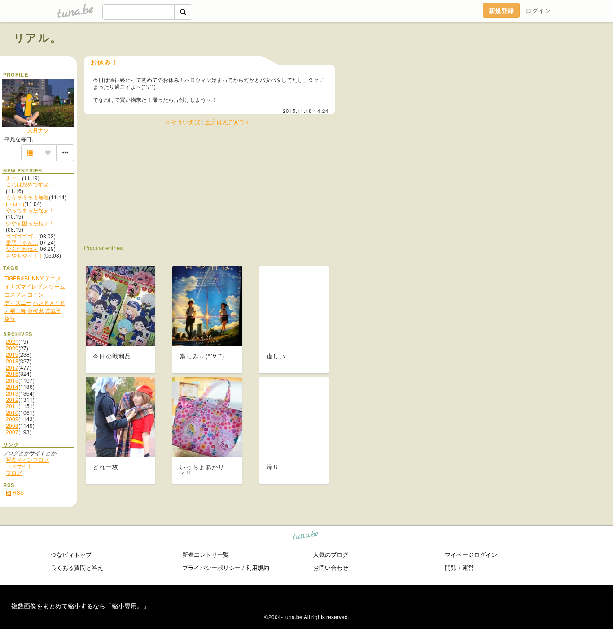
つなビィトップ (71, 554)
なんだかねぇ (22, 248)
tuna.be (306, 536)
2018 (12, 361)
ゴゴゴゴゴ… (22, 236)
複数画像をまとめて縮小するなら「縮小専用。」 (80, 605)
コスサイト (19, 466)
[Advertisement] (497, 57)
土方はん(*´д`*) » (227, 121)
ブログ (14, 472)
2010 (12, 412)
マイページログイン (471, 554)
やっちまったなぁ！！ (33, 210)
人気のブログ (330, 554)
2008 (12, 425)
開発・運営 (459, 567)
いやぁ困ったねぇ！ (30, 223)
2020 (12, 348)
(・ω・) (15, 203)
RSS (17, 492)
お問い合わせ (330, 567)
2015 (12, 380)
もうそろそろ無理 (27, 197)
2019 (12, 354)
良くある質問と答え (77, 567)
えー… (14, 177)
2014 (12, 386)
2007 (12, 431)
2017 (12, 367)
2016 (12, 373)
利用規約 (257, 567)
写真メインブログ (27, 459)
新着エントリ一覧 (205, 554)
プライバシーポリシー (211, 567)
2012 (12, 399)
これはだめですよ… (30, 184)
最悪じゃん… (22, 242)
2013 (12, 393)
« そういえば (184, 121)
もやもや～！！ (25, 255)
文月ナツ (38, 130)
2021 (12, 341)
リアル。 (37, 37)
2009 (12, 418)
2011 (12, 405)
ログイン (538, 10)
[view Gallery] (30, 152)
